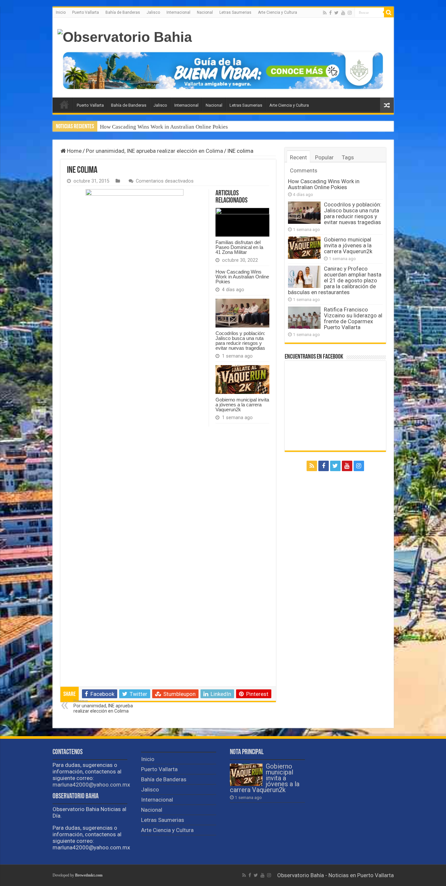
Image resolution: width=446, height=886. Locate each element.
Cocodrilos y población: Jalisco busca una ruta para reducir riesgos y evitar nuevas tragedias (240, 340)
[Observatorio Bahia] (124, 37)
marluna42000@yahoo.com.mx (91, 784)
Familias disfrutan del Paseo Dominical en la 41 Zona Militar (239, 247)
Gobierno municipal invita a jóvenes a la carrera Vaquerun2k (242, 404)
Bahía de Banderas (122, 12)
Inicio (61, 12)
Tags (348, 157)
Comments (303, 170)
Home (74, 151)
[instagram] (349, 13)
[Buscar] (389, 12)
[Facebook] (330, 13)
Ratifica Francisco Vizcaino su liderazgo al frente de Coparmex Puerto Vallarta (353, 318)
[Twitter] (336, 13)
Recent (298, 157)
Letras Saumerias (235, 12)
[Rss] (324, 13)
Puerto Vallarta (85, 12)
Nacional (205, 12)
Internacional (178, 12)
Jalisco (153, 12)
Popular (324, 157)
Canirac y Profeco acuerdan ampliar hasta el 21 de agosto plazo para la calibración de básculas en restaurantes (334, 280)
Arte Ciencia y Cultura (277, 12)
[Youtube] (343, 13)
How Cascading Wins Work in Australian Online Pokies (164, 127)
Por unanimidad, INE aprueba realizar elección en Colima (154, 151)
